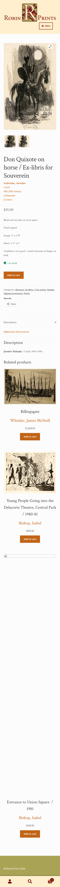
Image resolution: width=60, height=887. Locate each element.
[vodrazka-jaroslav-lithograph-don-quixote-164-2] (10, 141)
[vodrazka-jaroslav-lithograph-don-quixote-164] (23, 141)
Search (30, 881)
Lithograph (9, 195)
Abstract (19, 289)
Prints (27, 293)
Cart (46, 878)
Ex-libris (8, 199)
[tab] (30, 322)
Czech (7, 187)
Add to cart (13, 275)
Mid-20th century (12, 191)
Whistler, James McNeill (30, 420)
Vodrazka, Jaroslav (15, 183)
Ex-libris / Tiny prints (35, 289)
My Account (10, 881)
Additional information (16, 331)
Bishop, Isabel (30, 523)
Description (10, 322)
